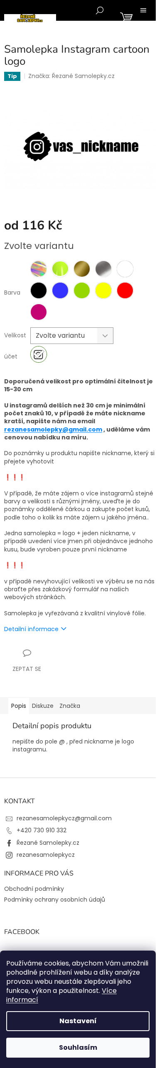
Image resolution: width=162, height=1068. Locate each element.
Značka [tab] (69, 706)
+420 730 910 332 (41, 830)
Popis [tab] (18, 706)
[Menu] (143, 10)
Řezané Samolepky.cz (48, 843)
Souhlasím (78, 1047)
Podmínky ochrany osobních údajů (54, 899)
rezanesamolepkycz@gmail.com (64, 818)
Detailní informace (31, 629)
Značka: (71, 76)
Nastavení (78, 1021)
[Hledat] (99, 10)
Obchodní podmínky (34, 889)
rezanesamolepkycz (46, 855)
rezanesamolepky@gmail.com (53, 429)
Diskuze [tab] (43, 706)
